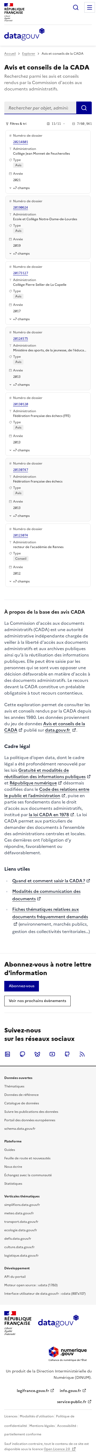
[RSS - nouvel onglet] (82, 1054)
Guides (9, 1149)
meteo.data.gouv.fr (19, 1213)
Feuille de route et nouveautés (27, 1158)
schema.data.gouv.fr (19, 1128)
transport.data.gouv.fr (21, 1221)
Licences (10, 1416)
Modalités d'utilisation (37, 1416)
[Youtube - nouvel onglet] (52, 1054)
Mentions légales (42, 1425)
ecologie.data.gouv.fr (20, 1230)
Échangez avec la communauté (28, 1175)
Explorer (28, 53)
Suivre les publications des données (31, 1111)
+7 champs (21, 188)
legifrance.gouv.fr (33, 1391)
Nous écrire (13, 1166)
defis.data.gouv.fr (17, 1238)
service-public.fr (71, 1402)
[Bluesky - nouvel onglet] (37, 1054)
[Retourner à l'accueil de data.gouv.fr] (24, 34)
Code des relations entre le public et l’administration (46, 792)
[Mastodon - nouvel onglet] (22, 1054)
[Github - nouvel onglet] (67, 1054)
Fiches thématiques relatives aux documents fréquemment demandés (50, 913)
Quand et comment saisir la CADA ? (48, 881)
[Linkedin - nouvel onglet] (7, 1054)
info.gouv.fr (70, 1391)
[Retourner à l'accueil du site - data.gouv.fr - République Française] (58, 1323)
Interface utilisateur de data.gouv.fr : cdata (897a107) (45, 1293)
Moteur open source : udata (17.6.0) (31, 1285)
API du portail (15, 1276)
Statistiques (13, 1183)
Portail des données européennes (29, 1120)
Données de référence (21, 1094)
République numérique (33, 783)
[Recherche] (75, 7)
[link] (21, 986)
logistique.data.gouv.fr (21, 1255)
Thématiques (14, 1086)
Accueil (10, 53)
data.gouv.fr (58, 730)
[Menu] (89, 7)
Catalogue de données (21, 1103)
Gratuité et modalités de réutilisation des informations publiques (45, 773)
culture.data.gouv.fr (19, 1247)
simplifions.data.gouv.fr (22, 1204)
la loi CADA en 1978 (49, 814)
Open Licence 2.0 (57, 1449)
